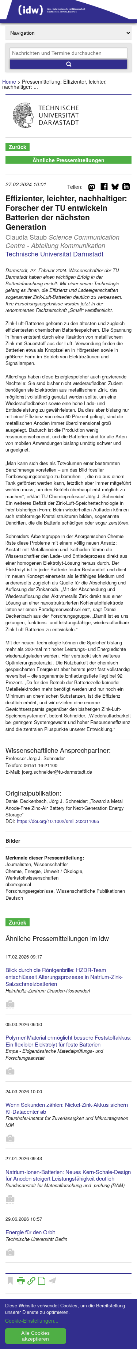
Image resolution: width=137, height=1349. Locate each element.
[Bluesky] (115, 188)
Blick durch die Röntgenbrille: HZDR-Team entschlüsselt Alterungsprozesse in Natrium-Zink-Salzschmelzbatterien (64, 976)
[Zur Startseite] (68, 16)
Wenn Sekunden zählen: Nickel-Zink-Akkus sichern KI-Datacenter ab (66, 1108)
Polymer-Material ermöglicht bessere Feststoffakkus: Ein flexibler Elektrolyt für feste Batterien (68, 1040)
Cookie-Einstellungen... (31, 1320)
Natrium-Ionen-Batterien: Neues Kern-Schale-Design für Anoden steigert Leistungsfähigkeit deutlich (68, 1175)
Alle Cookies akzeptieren (35, 1336)
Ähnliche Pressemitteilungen (68, 160)
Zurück (17, 146)
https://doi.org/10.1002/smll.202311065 (58, 821)
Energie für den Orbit (30, 1232)
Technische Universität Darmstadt (54, 253)
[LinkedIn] (126, 188)
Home (9, 81)
